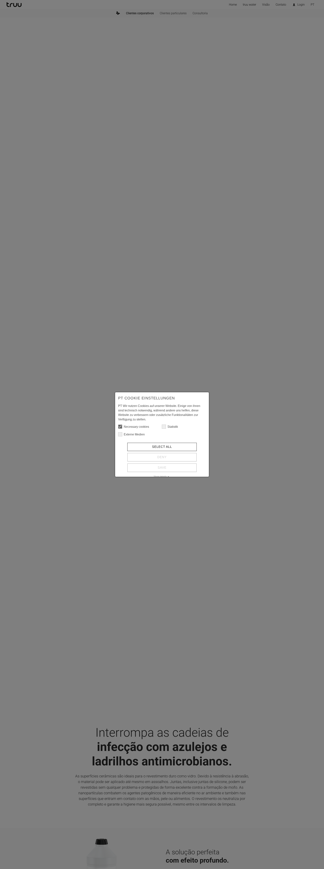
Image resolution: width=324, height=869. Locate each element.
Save (162, 467)
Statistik (172, 426)
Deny (162, 457)
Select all (162, 446)
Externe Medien (134, 434)
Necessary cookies (136, 426)
